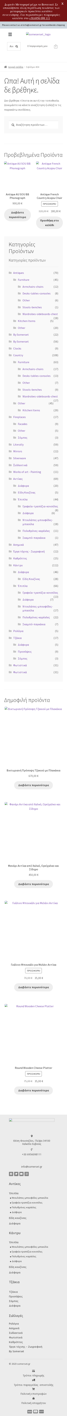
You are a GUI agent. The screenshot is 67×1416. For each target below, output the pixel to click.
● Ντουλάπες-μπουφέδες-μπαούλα (29, 1197)
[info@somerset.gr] (32, 1162)
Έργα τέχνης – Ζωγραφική (25, 1346)
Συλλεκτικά (16, 1332)
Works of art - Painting (27, 472)
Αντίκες (18, 479)
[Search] (16, 46)
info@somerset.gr (31, 1166)
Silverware (19, 458)
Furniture (23, 279)
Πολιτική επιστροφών (33, 1393)
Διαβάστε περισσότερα (17, 215)
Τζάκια (17, 638)
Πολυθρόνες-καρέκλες (36, 531)
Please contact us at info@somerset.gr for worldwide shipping (33, 25)
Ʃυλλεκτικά (20, 465)
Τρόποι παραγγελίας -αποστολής (33, 1385)
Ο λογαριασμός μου (37, 46)
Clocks (17, 348)
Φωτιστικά (20, 665)
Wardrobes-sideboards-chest (40, 314)
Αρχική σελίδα (15, 67)
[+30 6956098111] (32, 1149)
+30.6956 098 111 (39, 18)
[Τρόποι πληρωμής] (33, 1371)
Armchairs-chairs (33, 286)
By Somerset (21, 334)
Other (26, 300)
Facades (22, 424)
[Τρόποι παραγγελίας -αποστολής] (33, 1380)
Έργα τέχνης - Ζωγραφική (29, 551)
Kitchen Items (26, 321)
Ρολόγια (18, 631)
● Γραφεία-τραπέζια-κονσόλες (26, 1202)
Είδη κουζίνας (17, 1218)
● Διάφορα (16, 1212)
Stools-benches (32, 307)
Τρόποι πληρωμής (33, 1375)
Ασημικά (18, 544)
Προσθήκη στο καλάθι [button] (49, 223)
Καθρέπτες (20, 558)
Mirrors (17, 451)
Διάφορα (23, 485)
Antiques (18, 273)
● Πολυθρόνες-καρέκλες (23, 1207)
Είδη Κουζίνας (26, 492)
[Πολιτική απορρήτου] (33, 1398)
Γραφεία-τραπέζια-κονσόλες (40, 506)
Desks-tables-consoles (37, 293)
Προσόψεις (25, 651)
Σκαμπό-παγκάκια (34, 537)
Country (18, 355)
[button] (10, 34)
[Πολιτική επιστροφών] (33, 1389)
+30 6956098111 (31, 1154)
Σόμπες (22, 437)
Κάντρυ (18, 565)
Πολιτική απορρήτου (33, 1403)
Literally (18, 444)
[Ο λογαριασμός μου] (25, 46)
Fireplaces (19, 417)
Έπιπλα (23, 499)
